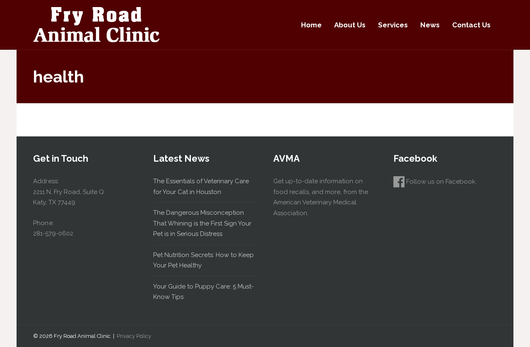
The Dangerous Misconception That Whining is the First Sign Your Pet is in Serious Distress (202, 223)
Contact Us (471, 25)
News (430, 25)
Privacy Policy (134, 336)
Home (311, 25)
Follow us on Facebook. (441, 181)
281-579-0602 (53, 233)
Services (393, 25)
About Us (350, 25)
